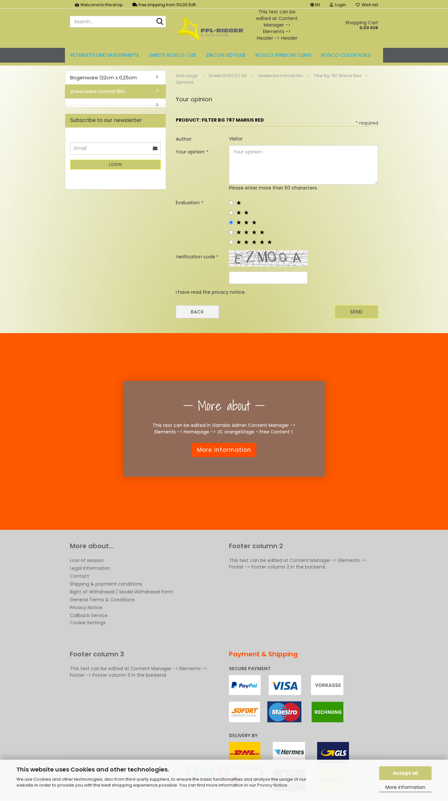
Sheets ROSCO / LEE (172, 54)
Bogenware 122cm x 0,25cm (103, 77)
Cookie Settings (88, 622)
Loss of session (87, 560)
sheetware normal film (97, 91)
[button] (315, 4)
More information (405, 787)
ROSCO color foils (345, 54)
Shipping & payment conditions (106, 584)
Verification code (196, 256)
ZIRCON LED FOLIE (226, 54)
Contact (79, 576)
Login (115, 164)
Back (197, 312)
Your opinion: (191, 152)
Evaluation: (189, 202)
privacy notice (228, 292)
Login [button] (339, 5)
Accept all (405, 773)
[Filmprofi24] (211, 28)
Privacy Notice (272, 785)
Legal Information (90, 568)
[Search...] (159, 22)
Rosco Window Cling (283, 54)
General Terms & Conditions (102, 599)
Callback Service (89, 615)
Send (356, 312)
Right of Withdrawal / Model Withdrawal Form (121, 592)
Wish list (369, 5)
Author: (184, 139)
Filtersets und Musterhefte (105, 54)
